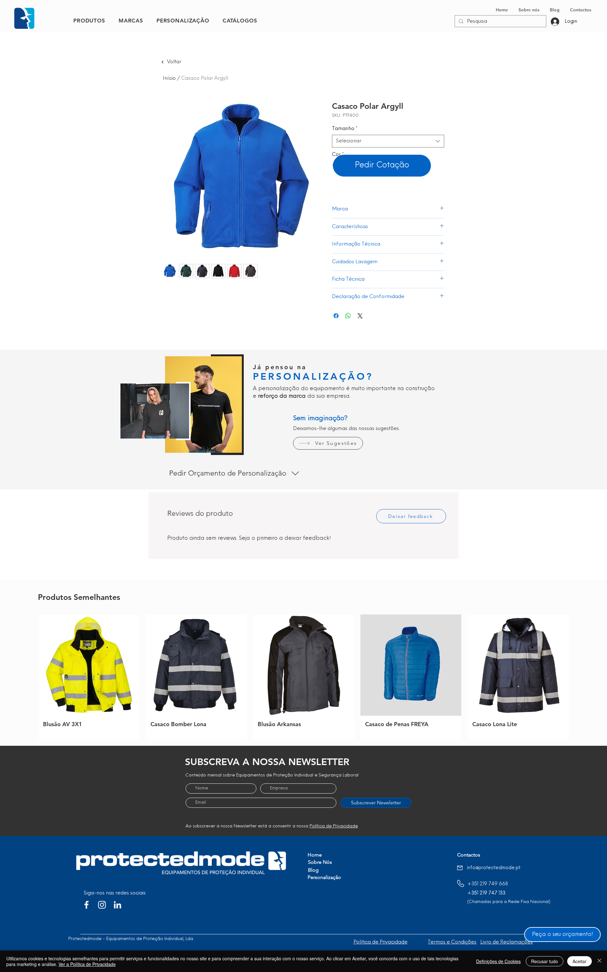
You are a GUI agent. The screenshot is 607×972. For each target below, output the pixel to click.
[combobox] (388, 141)
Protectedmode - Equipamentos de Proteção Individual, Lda (130, 939)
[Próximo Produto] (578, 677)
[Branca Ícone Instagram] (102, 905)
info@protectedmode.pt (493, 868)
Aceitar (579, 961)
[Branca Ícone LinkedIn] (117, 905)
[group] (303, 677)
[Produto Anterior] (29, 677)
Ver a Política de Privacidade (87, 964)
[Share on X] (360, 316)
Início (169, 78)
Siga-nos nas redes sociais (115, 893)
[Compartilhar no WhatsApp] (348, 316)
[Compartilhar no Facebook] (336, 316)
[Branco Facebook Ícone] (86, 905)
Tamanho (345, 129)
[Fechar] (599, 961)
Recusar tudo (544, 961)
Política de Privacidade (334, 826)
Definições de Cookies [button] (498, 961)
